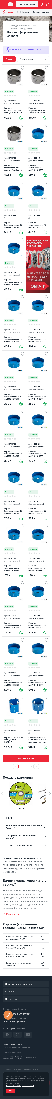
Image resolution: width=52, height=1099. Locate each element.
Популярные (26, 59)
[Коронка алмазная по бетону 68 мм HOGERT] (14, 722)
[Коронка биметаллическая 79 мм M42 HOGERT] (38, 207)
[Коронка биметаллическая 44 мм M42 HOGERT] (38, 436)
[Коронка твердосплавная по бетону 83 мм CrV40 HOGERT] (14, 93)
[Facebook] (7, 1035)
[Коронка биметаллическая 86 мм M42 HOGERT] (14, 207)
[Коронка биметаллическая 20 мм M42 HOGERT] (14, 607)
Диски (21, 808)
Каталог (25, 12)
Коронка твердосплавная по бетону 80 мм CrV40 (19, 946)
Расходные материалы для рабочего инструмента (23, 27)
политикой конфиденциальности (20, 1086)
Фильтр (9, 59)
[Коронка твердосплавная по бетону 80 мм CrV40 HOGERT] (38, 93)
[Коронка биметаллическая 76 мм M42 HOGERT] (14, 264)
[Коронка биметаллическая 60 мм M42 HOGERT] (14, 379)
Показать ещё (26, 758)
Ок (10, 1091)
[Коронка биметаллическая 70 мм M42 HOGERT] (14, 321)
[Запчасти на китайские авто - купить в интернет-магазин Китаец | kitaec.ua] (10, 4)
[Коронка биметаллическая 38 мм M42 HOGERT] (38, 493)
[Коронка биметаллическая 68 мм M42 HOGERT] (38, 321)
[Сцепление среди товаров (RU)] (38, 264)
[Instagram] (17, 1035)
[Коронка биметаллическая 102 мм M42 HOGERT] (38, 665)
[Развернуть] (11, 914)
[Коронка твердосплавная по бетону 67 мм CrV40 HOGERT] (14, 150)
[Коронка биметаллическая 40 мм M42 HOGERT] (14, 493)
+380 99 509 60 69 (18, 1013)
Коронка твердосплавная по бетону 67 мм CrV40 (19, 955)
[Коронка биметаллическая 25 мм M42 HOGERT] (38, 550)
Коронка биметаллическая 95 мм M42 (18, 964)
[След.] (36, 766)
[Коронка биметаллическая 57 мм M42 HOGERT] (38, 379)
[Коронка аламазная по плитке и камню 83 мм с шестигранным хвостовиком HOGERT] (38, 722)
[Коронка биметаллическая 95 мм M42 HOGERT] (38, 150)
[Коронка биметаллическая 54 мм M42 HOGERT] (14, 436)
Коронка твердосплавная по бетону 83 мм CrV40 (19, 937)
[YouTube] (28, 1035)
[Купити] (21, 117)
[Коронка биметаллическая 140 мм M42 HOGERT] (38, 607)
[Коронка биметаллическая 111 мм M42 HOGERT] (14, 665)
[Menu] (4, 4)
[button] (50, 793)
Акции (11, 12)
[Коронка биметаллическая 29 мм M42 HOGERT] (14, 550)
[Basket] (47, 4)
